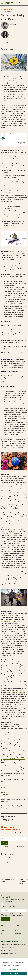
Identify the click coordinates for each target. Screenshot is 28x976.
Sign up (5, 843)
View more (4, 858)
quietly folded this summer (14, 692)
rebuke (18, 489)
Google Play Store (7, 954)
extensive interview (10, 531)
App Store (4, 950)
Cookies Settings (14, 969)
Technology (5, 42)
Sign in (25, 3)
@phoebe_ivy (5, 794)
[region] (14, 967)
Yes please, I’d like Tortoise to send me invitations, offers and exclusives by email (14, 847)
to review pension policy (11, 621)
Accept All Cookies (14, 973)
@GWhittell (5, 788)
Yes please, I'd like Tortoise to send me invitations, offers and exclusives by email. (13, 914)
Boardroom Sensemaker (9, 906)
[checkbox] (2, 846)
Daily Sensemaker (7, 904)
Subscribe (5, 919)
